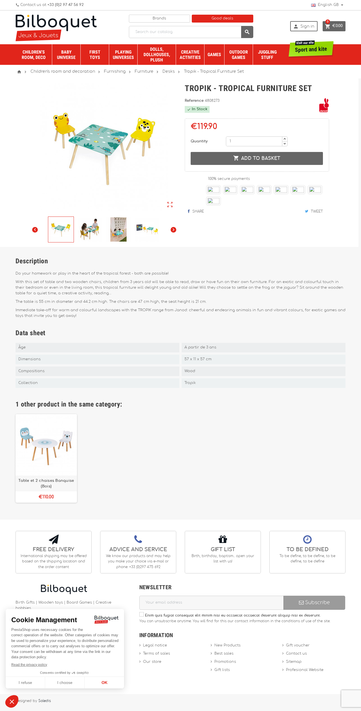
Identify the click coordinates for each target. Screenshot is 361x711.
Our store (152, 662)
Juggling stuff (267, 54)
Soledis (44, 701)
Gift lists (222, 670)
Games (214, 54)
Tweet (316, 211)
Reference (195, 101)
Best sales (224, 653)
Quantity (199, 141)
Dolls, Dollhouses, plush (157, 55)
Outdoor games (238, 54)
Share (197, 211)
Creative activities (190, 54)
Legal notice (155, 645)
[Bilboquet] (56, 27)
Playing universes (123, 54)
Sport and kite (311, 47)
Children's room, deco (34, 54)
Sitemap (293, 662)
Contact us (296, 653)
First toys (94, 54)
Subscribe (317, 602)
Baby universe (66, 54)
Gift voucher (298, 645)
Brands (159, 18)
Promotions (225, 662)
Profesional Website (304, 670)
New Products (227, 645)
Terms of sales (156, 653)
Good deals (222, 18)
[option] (46, 458)
